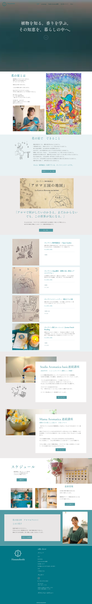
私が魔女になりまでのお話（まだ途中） (44, 566)
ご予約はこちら (41, 571)
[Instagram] (38, 578)
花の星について (41, 563)
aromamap (40, 559)
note (39, 568)
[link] (59, 243)
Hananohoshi (11, 3)
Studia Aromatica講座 (43, 561)
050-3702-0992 (43, 581)
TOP (39, 556)
